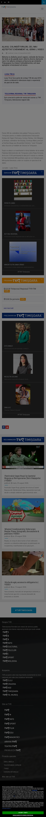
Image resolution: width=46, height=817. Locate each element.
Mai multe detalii (34, 790)
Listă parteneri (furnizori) (6, 808)
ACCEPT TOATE (23, 812)
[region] (23, 799)
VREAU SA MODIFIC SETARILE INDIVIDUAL (23, 815)
